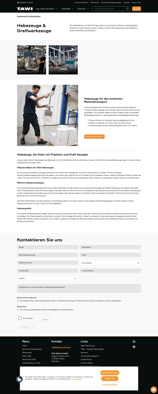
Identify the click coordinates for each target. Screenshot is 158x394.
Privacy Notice (87, 363)
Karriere (84, 352)
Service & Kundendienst (32, 349)
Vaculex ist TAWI (29, 359)
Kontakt (127, 2)
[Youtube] (134, 347)
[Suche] (127, 9)
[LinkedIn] (134, 341)
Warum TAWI (136, 2)
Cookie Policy (86, 359)
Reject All (110, 378)
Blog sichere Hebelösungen (111, 2)
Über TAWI (26, 356)
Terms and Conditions (90, 356)
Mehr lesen (31, 64)
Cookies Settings (109, 384)
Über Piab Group (88, 346)
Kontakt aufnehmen (94, 137)
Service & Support (81, 2)
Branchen (81, 9)
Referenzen (95, 2)
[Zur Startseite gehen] (25, 8)
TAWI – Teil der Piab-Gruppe (92, 349)
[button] (19, 379)
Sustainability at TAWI (31, 363)
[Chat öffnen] (153, 389)
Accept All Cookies (110, 373)
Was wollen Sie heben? (45, 9)
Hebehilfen (66, 9)
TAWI (24, 346)
